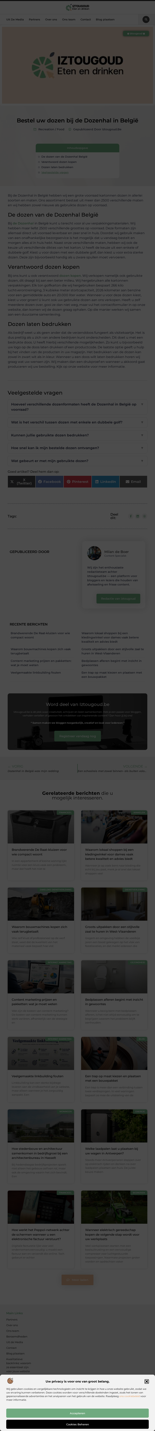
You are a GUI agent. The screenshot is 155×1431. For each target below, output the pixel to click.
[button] (147, 1381)
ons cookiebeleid (129, 1396)
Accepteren (77, 1413)
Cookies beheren (77, 1424)
